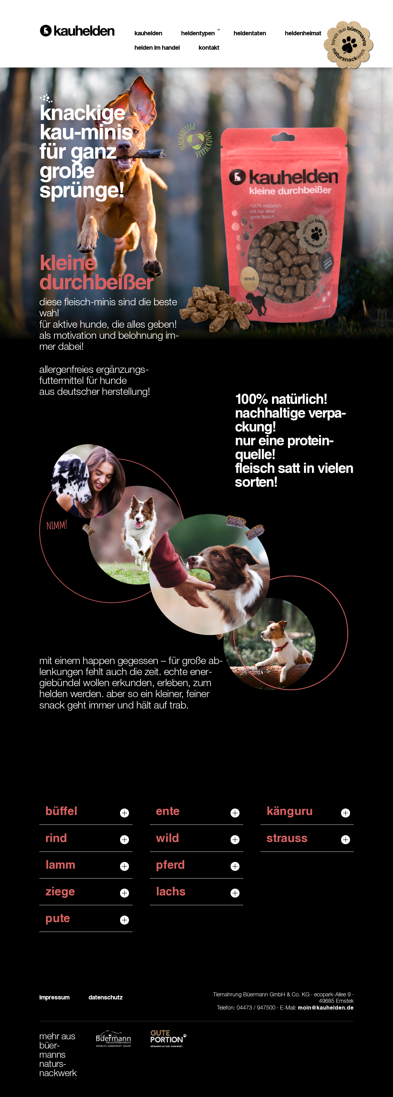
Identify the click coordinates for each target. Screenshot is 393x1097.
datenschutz (105, 998)
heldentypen (198, 34)
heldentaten (250, 34)
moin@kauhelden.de (325, 1008)
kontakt (209, 48)
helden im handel (157, 48)
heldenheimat (303, 34)
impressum (54, 998)
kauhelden (148, 34)
